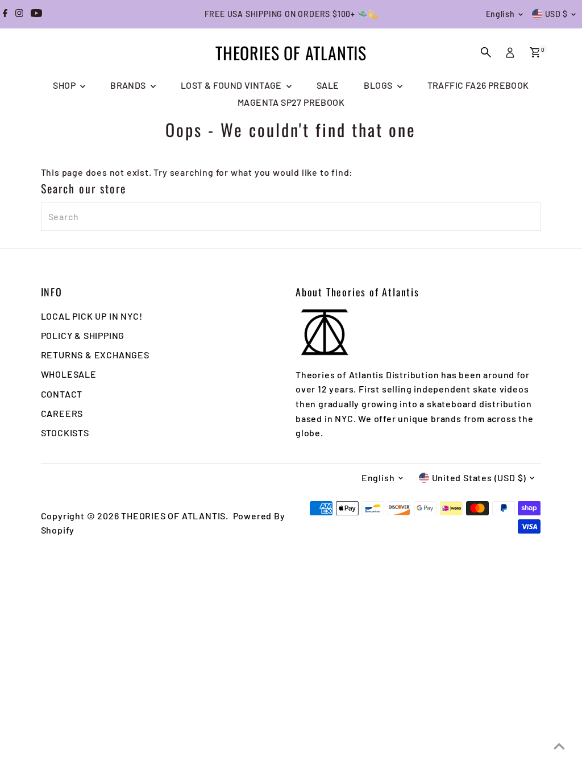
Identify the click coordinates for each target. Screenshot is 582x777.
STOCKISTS (65, 432)
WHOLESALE (69, 374)
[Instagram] (19, 14)
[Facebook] (5, 14)
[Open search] (486, 52)
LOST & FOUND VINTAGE (232, 85)
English (500, 14)
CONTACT (62, 393)
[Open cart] (535, 52)
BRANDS (129, 85)
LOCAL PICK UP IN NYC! (92, 316)
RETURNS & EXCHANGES (95, 354)
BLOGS (379, 85)
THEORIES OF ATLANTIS (291, 52)
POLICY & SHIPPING (83, 335)
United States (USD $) (479, 477)
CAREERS (62, 413)
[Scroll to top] (559, 745)
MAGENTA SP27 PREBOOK (291, 102)
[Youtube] (36, 14)
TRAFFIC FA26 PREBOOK (478, 85)
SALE (328, 85)
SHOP (65, 85)
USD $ (556, 14)
